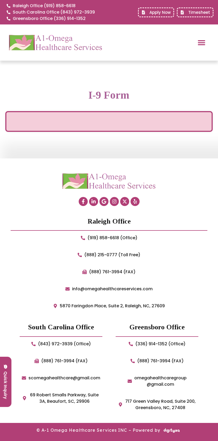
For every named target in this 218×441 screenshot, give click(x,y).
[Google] (103, 201)
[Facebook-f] (83, 201)
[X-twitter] (124, 201)
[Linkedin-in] (93, 201)
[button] (201, 43)
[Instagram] (114, 201)
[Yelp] (135, 201)
